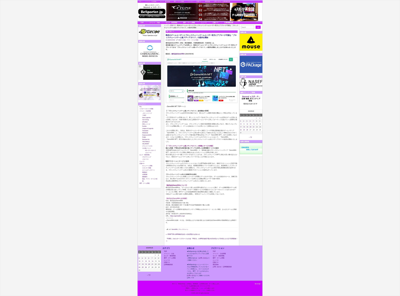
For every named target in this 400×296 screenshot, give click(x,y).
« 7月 (250, 137)
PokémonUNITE (146, 135)
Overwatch (145, 130)
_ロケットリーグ (147, 113)
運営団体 (207, 1)
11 (244, 124)
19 (247, 127)
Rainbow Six (145, 139)
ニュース (190, 1)
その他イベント (146, 148)
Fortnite (144, 126)
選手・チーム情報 (179, 1)
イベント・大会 (154, 22)
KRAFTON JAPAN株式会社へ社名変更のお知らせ (183, 234)
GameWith (175, 229)
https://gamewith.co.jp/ (177, 216)
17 (241, 127)
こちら (201, 288)
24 (241, 130)
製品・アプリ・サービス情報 (190, 40)
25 (244, 130)
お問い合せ (202, 258)
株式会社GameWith (178, 54)
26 (247, 130)
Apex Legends (146, 117)
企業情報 (144, 174)
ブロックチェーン (183, 229)
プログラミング (146, 157)
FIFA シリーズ (146, 124)
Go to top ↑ (258, 284)
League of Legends (147, 128)
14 (253, 124)
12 (247, 124)
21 (253, 127)
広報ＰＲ (198, 1)
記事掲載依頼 (228, 22)
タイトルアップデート (148, 170)
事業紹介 (144, 172)
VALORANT (145, 144)
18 (244, 127)
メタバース (148, 152)
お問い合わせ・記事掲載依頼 (222, 1)
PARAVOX (145, 133)
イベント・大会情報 (150, 1)
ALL (140, 106)
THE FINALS (145, 141)
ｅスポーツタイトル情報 (146, 109)
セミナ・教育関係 (171, 22)
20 (250, 127)
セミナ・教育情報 (165, 1)
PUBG (144, 137)
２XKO (144, 115)
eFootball (145, 122)
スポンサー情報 (146, 168)
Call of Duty (145, 119)
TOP (140, 1)
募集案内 (144, 176)
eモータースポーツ (150, 150)
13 (250, 124)
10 (241, 124)
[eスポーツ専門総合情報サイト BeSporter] (152, 12)
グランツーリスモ (147, 146)
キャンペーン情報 (147, 165)
